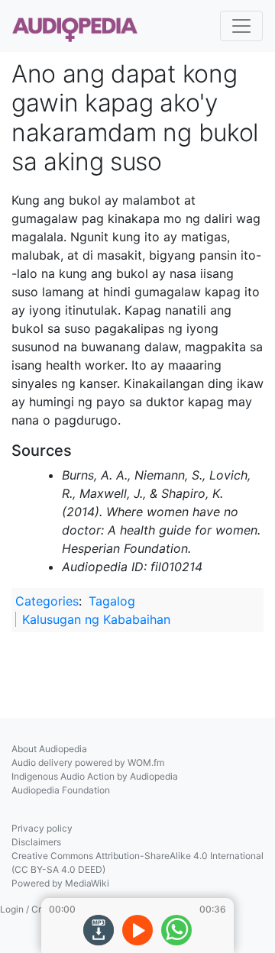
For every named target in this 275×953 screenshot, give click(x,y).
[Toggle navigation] (241, 26)
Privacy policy (42, 828)
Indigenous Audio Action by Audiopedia (94, 776)
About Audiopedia (49, 748)
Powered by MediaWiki (60, 883)
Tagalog (112, 601)
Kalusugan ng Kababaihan (96, 619)
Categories (47, 601)
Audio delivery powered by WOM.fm (87, 762)
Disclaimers (36, 842)
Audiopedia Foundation (60, 790)
